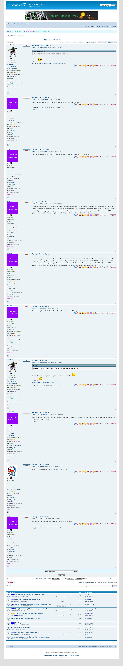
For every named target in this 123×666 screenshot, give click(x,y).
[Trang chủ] (17, 4)
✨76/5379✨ (13, 485)
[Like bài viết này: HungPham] (75, 313)
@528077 (59, 203)
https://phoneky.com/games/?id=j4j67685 (44, 382)
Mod (17, 35)
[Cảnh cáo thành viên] (105, 65)
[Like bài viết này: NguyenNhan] (75, 65)
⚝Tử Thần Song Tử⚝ (17, 82)
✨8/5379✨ (13, 538)
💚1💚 (12, 321)
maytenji (90, 632)
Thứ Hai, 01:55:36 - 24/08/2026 (42, 31)
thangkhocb (44, 466)
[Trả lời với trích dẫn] (113, 65)
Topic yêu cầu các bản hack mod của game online (30, 594)
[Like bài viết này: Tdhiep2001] (75, 104)
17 (64, 596)
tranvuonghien (91, 609)
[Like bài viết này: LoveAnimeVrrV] (75, 424)
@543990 (59, 308)
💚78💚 (12, 480)
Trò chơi (22, 31)
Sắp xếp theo (64, 578)
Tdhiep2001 (44, 99)
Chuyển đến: (77, 586)
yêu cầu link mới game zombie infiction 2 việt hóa (25, 618)
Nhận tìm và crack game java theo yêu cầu (27, 632)
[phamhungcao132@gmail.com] (8, 356)
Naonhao (16, 638)
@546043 (61, 414)
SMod (20, 35)
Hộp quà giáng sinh (29, 31)
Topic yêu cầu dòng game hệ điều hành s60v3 (29, 613)
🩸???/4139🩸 (17, 126)
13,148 (12, 76)
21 (61, 610)
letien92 (90, 623)
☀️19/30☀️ (13, 62)
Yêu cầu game (25, 23)
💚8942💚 (13, 60)
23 (64, 610)
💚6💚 (12, 113)
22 (11, 484)
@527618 (60, 47)
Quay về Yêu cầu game (12, 585)
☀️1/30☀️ (13, 115)
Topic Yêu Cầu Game (52, 39)
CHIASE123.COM (35, 4)
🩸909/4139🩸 (17, 74)
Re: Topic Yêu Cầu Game (41, 45)
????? (12, 120)
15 (61, 596)
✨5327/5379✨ (13, 66)
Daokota (34, 109)
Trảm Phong (14, 68)
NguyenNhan (44, 47)
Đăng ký (107, 26)
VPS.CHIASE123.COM (64, 657)
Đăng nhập (113, 26)
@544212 (60, 362)
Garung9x (16, 601)
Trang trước (10, 578)
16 (9, 536)
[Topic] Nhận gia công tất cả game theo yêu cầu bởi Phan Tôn (33, 609)
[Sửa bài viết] (97, 65)
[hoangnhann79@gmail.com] (8, 93)
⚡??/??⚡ (18, 122)
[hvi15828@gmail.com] (8, 566)
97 (9, 484)
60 (11, 495)
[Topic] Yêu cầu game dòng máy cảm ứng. (27, 599)
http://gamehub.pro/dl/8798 (58, 469)
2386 (102, 42)
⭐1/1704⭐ (12, 491)
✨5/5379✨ (13, 118)
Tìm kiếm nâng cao (111, 6)
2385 (99, 42)
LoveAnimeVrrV (45, 414)
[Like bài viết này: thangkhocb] (75, 471)
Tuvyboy (90, 604)
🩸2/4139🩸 (16, 493)
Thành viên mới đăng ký (15, 339)
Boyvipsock (91, 594)
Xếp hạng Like (99, 26)
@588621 (58, 518)
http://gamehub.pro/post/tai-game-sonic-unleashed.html (49, 63)
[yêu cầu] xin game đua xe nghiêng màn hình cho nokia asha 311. (30, 637)
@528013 (59, 151)
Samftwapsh (17, 624)
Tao (15, 629)
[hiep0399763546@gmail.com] (8, 145)
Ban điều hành (80, 646)
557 (10, 64)
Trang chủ (10, 23)
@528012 (59, 99)
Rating (92, 26)
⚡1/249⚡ (18, 70)
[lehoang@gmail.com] (8, 512)
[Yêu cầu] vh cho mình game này (20, 627)
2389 (112, 42)
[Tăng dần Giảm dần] (78, 578)
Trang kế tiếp (113, 578)
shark (15, 620)
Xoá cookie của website (90, 646)
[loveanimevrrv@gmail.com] (8, 460)
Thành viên (12, 80)
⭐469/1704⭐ (13, 72)
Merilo (89, 599)
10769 (12, 64)
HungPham (43, 308)
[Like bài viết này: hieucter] (75, 524)
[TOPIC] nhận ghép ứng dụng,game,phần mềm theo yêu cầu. (33, 604)
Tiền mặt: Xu (15, 31)
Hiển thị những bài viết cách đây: (44, 578)
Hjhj (89, 627)
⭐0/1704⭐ (12, 124)
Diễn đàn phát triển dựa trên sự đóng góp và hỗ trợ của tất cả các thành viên (61, 655)
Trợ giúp (87, 26)
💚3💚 (12, 532)
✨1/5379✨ (13, 327)
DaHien (34, 528)
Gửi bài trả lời (9, 41)
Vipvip (15, 610)
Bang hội (9, 31)
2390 (115, 42)
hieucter (43, 518)
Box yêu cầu (17, 23)
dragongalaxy (17, 634)
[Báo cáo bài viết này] (103, 65)
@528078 (59, 256)
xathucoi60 (16, 596)
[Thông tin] (107, 65)
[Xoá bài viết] (100, 65)
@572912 (59, 466)
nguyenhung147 (18, 605)
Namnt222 (16, 615)
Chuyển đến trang (89, 42)
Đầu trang (115, 94)
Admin (23, 35)
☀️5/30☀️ (13, 482)
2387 (106, 42)
